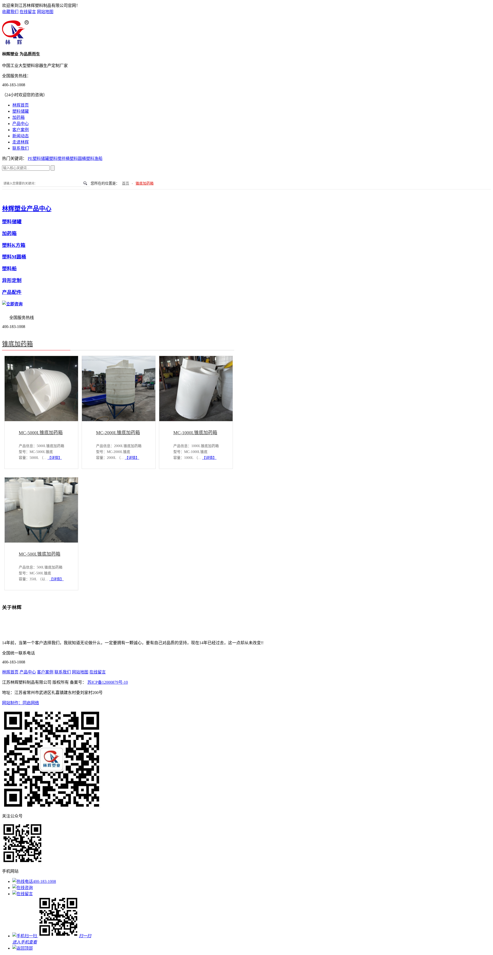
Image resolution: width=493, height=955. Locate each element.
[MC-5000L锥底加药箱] (41, 420)
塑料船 (9, 268)
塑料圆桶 (78, 158)
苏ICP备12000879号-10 (107, 682)
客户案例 (20, 130)
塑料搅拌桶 (59, 158)
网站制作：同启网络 (20, 703)
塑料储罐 (20, 111)
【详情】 (55, 458)
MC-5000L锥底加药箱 (41, 432)
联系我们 (20, 148)
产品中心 (20, 123)
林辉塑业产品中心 (26, 208)
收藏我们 (10, 11)
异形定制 (12, 280)
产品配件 (12, 292)
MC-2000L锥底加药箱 (118, 432)
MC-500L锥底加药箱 (39, 554)
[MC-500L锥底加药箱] (41, 541)
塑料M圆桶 (14, 256)
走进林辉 (20, 142)
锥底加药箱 (145, 183)
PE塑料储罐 (38, 158)
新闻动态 (20, 136)
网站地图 (45, 11)
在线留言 (28, 11)
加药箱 (18, 117)
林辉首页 (20, 105)
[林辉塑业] (15, 43)
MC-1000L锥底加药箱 (195, 432)
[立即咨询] (12, 304)
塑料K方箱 (13, 245)
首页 (125, 183)
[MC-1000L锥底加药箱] (196, 420)
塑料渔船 (94, 158)
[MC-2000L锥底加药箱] (118, 420)
